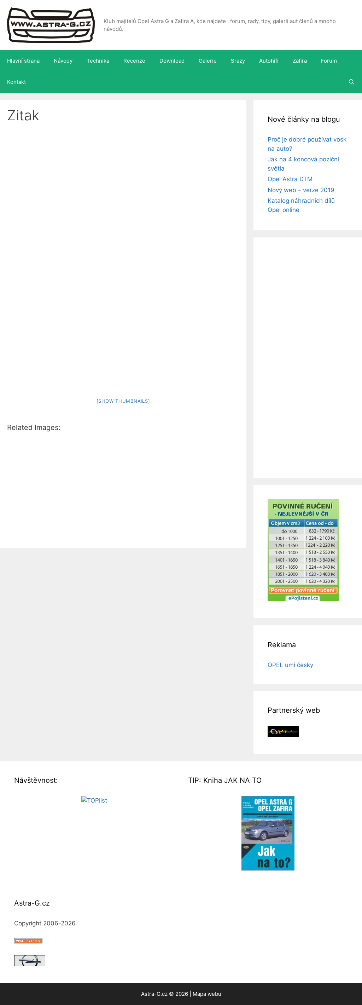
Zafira (300, 60)
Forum (329, 60)
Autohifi (269, 60)
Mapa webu (207, 993)
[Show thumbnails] (123, 401)
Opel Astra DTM (290, 179)
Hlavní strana (23, 60)
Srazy (238, 60)
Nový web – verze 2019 (301, 190)
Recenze (134, 60)
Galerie (208, 60)
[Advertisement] (123, 185)
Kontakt (16, 82)
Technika (98, 60)
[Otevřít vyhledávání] (351, 82)
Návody (63, 60)
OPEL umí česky (290, 664)
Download (172, 60)
